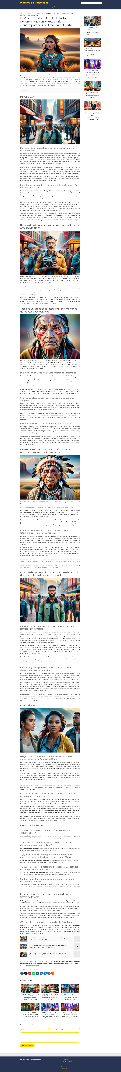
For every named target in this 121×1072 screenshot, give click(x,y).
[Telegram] (45, 973)
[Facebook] (22, 973)
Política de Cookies (66, 1063)
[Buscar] (100, 3)
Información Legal (65, 1059)
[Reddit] (52, 973)
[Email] (49, 973)
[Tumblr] (37, 973)
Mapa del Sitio (64, 1068)
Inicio (46, 7)
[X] (26, 973)
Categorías (53, 7)
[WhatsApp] (33, 973)
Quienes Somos (71, 7)
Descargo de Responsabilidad (68, 1067)
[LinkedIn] (41, 973)
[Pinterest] (29, 973)
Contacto (61, 7)
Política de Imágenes (66, 1065)
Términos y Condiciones (67, 1061)
